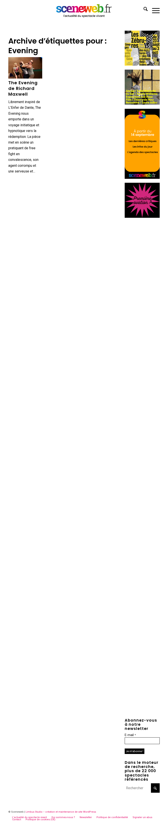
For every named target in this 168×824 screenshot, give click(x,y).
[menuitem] (143, 10)
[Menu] (154, 10)
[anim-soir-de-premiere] (142, 216)
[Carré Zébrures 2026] (142, 64)
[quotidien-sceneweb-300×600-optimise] (142, 178)
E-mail (130, 735)
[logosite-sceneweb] (84, 10)
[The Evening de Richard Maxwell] (25, 68)
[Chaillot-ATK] (142, 103)
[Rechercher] (143, 10)
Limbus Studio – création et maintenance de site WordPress (61, 811)
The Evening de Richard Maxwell (23, 88)
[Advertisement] (142, 287)
